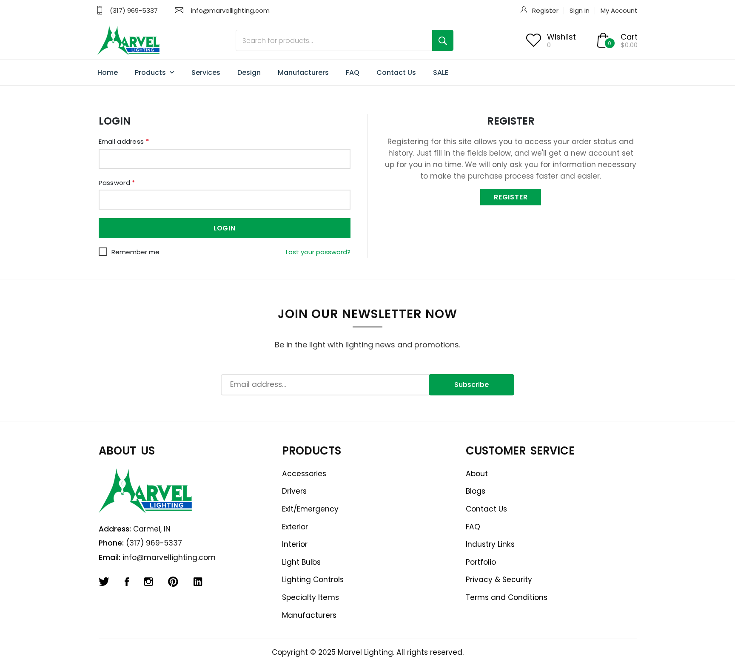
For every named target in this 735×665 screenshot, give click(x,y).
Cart (629, 36)
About (477, 474)
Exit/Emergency (310, 509)
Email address (124, 141)
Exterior (295, 527)
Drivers (294, 491)
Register (545, 10)
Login (225, 228)
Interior (295, 544)
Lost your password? (318, 251)
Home (107, 72)
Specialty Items (310, 597)
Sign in (580, 10)
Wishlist (561, 36)
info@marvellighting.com (230, 10)
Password (117, 182)
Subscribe (471, 384)
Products (151, 72)
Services (205, 72)
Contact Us (396, 72)
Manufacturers (303, 72)
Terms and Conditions (506, 597)
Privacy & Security (499, 579)
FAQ (352, 72)
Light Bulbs (301, 562)
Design (249, 72)
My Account (619, 10)
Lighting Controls (313, 579)
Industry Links (490, 544)
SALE (440, 72)
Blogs (475, 491)
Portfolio (481, 562)
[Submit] (442, 40)
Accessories (304, 474)
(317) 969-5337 (134, 10)
